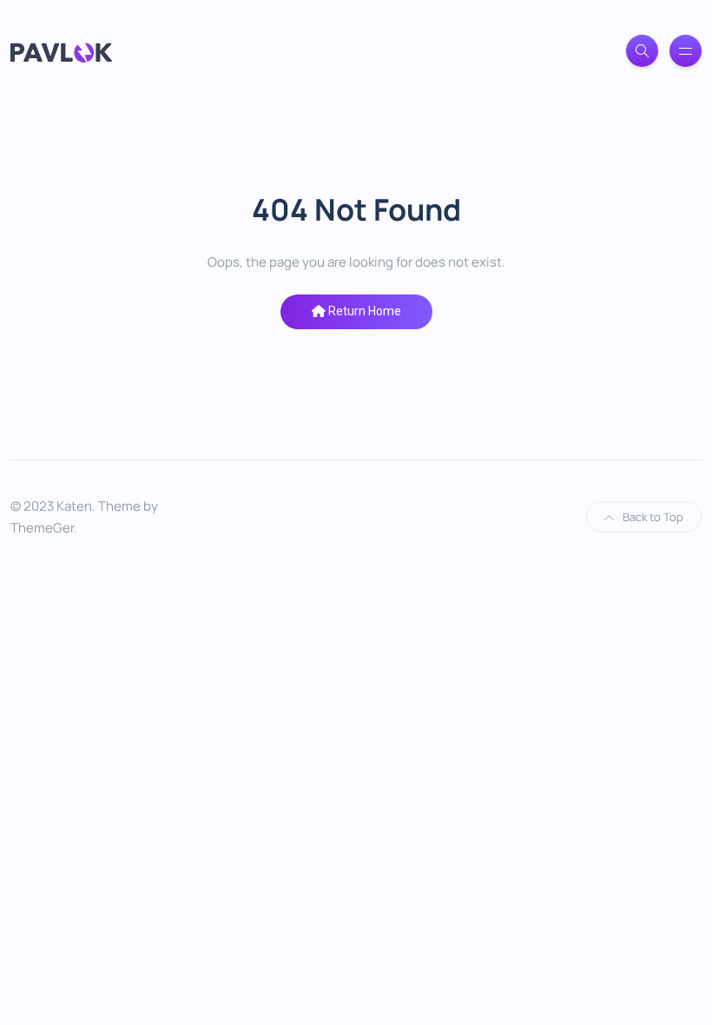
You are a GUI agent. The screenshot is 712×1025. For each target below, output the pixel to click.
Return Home (363, 311)
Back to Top (653, 517)
